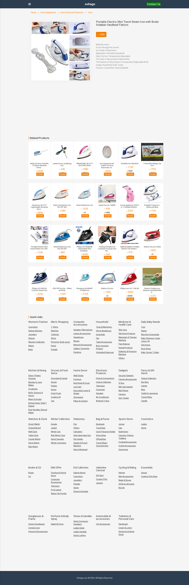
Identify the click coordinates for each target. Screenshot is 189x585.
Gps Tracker (124, 398)
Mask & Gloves (125, 480)
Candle (144, 401)
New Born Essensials (150, 334)
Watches (55, 331)
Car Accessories (103, 524)
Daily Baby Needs (150, 321)
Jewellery (32, 334)
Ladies (144, 424)
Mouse (76, 341)
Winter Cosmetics (58, 443)
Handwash (123, 524)
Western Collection (36, 342)
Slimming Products (127, 333)
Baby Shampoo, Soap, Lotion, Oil (150, 339)
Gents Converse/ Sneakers (80, 522)
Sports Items (126, 419)
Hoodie (54, 424)
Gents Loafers (79, 535)
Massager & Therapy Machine (128, 338)
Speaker (99, 393)
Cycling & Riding (127, 467)
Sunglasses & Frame (35, 517)
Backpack (100, 424)
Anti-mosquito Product (102, 347)
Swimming (123, 449)
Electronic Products (101, 372)
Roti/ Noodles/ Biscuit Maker (37, 411)
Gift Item (100, 475)
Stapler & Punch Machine (80, 444)
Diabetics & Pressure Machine (128, 352)
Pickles (54, 386)
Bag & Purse (102, 419)
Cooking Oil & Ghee (149, 476)
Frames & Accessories (38, 531)
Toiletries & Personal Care (126, 517)
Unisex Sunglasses (36, 524)
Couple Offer (101, 479)
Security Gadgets (126, 376)
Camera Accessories (128, 379)
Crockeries (33, 389)
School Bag (101, 435)
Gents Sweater (57, 439)
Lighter (144, 386)
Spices (54, 382)
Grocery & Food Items (59, 372)
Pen (75, 424)
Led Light (77, 387)
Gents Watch (33, 443)
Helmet (122, 473)
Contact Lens (34, 528)
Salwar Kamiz (79, 473)
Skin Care (123, 330)
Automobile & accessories (103, 517)
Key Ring (145, 382)
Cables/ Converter (81, 348)
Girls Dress (145, 345)
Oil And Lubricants (126, 484)
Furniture (77, 379)
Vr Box (121, 383)
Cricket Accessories (127, 446)
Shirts (53, 338)
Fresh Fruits (56, 393)
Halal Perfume (57, 524)
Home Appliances (48, 12)
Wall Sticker (78, 376)
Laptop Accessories (82, 333)
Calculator (77, 432)
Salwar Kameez (35, 331)
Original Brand (34, 428)
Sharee (31, 338)
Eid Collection (80, 467)
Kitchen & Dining (37, 370)
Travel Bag (100, 428)
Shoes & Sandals (80, 491)
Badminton (123, 432)
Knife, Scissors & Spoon (35, 394)
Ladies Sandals (80, 532)
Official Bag (101, 439)
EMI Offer (56, 467)
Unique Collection (103, 382)
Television (100, 386)
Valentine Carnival (101, 469)
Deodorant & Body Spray (126, 533)
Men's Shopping (59, 321)
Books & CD (34, 467)
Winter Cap (55, 432)
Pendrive (77, 352)
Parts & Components (105, 378)
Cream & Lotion (125, 528)
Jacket (54, 428)
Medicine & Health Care (125, 323)
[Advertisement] (83, 115)
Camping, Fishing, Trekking (126, 436)
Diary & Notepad (80, 449)
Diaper (144, 331)
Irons (90, 12)
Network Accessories (82, 345)
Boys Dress (146, 349)
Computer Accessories (80, 323)
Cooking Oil (56, 397)
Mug (143, 390)
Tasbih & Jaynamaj (149, 393)
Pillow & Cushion (80, 401)
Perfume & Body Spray (60, 517)
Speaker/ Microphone (82, 330)
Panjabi (76, 484)
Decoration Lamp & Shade (81, 392)
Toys (143, 327)
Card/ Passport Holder (105, 432)
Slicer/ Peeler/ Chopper (34, 377)
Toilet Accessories (104, 342)
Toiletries (55, 334)
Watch (31, 346)
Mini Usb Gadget (126, 387)
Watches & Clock (37, 419)
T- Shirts (54, 327)
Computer (100, 390)
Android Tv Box (102, 401)
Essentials (100, 334)
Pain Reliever (124, 344)
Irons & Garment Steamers (72, 12)
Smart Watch (34, 424)
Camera (122, 394)
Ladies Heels (78, 528)
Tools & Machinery (104, 327)
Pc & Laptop (56, 490)
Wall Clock (32, 432)
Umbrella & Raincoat (105, 352)
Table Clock (33, 435)
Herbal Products (126, 348)
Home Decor (80, 370)
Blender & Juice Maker (35, 383)
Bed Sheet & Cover (81, 383)
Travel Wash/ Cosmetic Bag (102, 444)
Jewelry (99, 483)
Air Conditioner (102, 397)
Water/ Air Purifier (59, 493)
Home (33, 12)
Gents (143, 428)
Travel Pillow (146, 397)
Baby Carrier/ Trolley (150, 352)
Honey (53, 390)
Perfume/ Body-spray (60, 342)
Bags (30, 349)
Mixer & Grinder (35, 399)
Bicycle (122, 488)
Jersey (122, 424)
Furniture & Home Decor (58, 474)
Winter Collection (60, 419)
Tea (52, 401)
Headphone (78, 337)
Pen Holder (78, 439)
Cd (29, 476)
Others (122, 358)
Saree (76, 488)
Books (31, 473)
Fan (97, 338)
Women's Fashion (38, 321)
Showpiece (78, 397)
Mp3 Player (123, 390)
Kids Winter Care (58, 435)
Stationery (79, 419)
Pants (53, 346)
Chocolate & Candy (59, 378)
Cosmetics (33, 327)
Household (102, 321)
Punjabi (54, 349)
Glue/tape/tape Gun (82, 435)
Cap (120, 428)
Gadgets (123, 370)
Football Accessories (128, 442)
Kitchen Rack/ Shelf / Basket (37, 404)
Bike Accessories (126, 476)
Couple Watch (34, 439)
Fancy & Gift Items (147, 372)
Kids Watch (33, 447)
